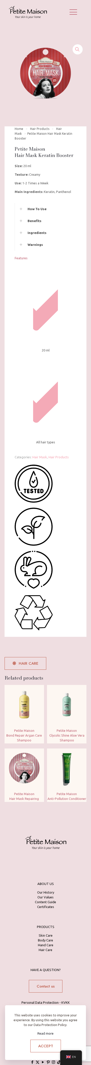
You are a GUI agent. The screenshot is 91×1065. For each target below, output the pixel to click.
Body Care (45, 940)
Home (19, 128)
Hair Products (39, 128)
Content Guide (45, 902)
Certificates (45, 907)
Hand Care (45, 945)
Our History (45, 892)
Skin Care (46, 935)
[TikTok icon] (59, 1062)
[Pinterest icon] (48, 1062)
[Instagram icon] (53, 1062)
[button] (78, 49)
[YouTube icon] (43, 1062)
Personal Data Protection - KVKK (45, 1002)
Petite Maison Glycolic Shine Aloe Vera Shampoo (66, 735)
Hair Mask (39, 457)
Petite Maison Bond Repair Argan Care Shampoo (24, 735)
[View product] (38, 690)
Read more (45, 1033)
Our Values (45, 897)
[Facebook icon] (32, 1062)
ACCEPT (45, 1046)
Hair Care (45, 950)
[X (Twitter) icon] (37, 1062)
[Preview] (38, 698)
